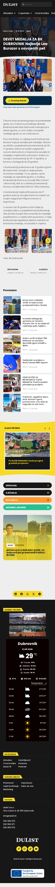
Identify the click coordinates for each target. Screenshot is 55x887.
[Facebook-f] (18, 848)
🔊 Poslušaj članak (17, 100)
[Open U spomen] (31, 13)
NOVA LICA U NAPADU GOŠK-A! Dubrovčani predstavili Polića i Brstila (35, 302)
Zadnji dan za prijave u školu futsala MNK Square (35, 361)
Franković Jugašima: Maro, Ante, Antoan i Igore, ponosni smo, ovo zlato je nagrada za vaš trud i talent (35, 402)
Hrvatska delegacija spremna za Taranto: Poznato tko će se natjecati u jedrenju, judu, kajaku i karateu (36, 323)
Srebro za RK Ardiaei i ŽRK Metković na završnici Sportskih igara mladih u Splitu (35, 342)
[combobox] (36, 4)
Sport (28, 31)
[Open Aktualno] (15, 13)
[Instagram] (24, 848)
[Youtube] (36, 848)
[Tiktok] (30, 848)
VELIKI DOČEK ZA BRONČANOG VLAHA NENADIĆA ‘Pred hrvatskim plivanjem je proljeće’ (35, 381)
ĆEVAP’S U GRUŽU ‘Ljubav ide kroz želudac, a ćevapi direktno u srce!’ (26, 462)
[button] (48, 240)
